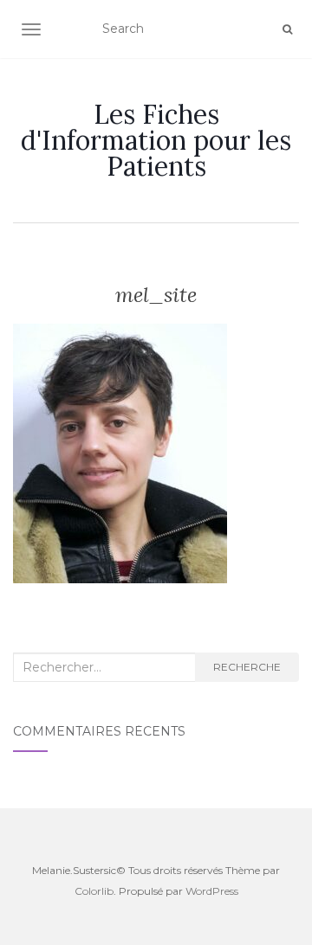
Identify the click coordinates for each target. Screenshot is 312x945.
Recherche (247, 666)
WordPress (211, 890)
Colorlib (94, 890)
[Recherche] (287, 29)
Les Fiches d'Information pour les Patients (156, 140)
